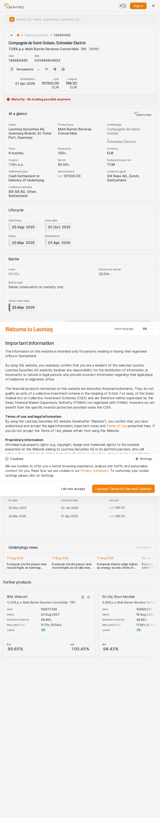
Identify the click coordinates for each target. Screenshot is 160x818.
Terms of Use (116, 426)
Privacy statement (94, 471)
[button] (144, 458)
